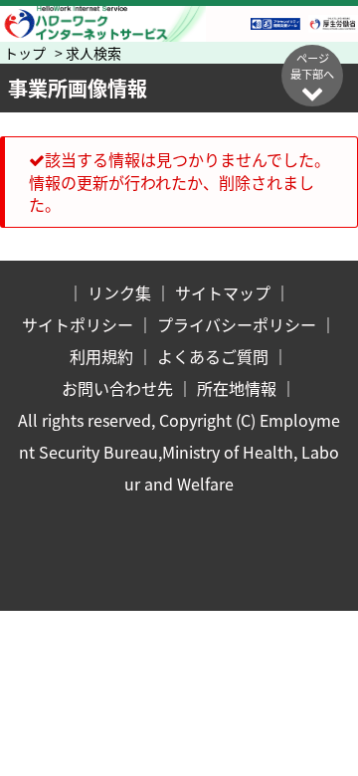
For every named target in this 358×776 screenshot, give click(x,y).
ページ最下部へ (312, 66)
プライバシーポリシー (236, 324)
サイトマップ (222, 292)
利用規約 (101, 356)
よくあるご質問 (212, 356)
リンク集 (119, 292)
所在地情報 (236, 388)
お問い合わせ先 (117, 388)
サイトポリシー (77, 324)
